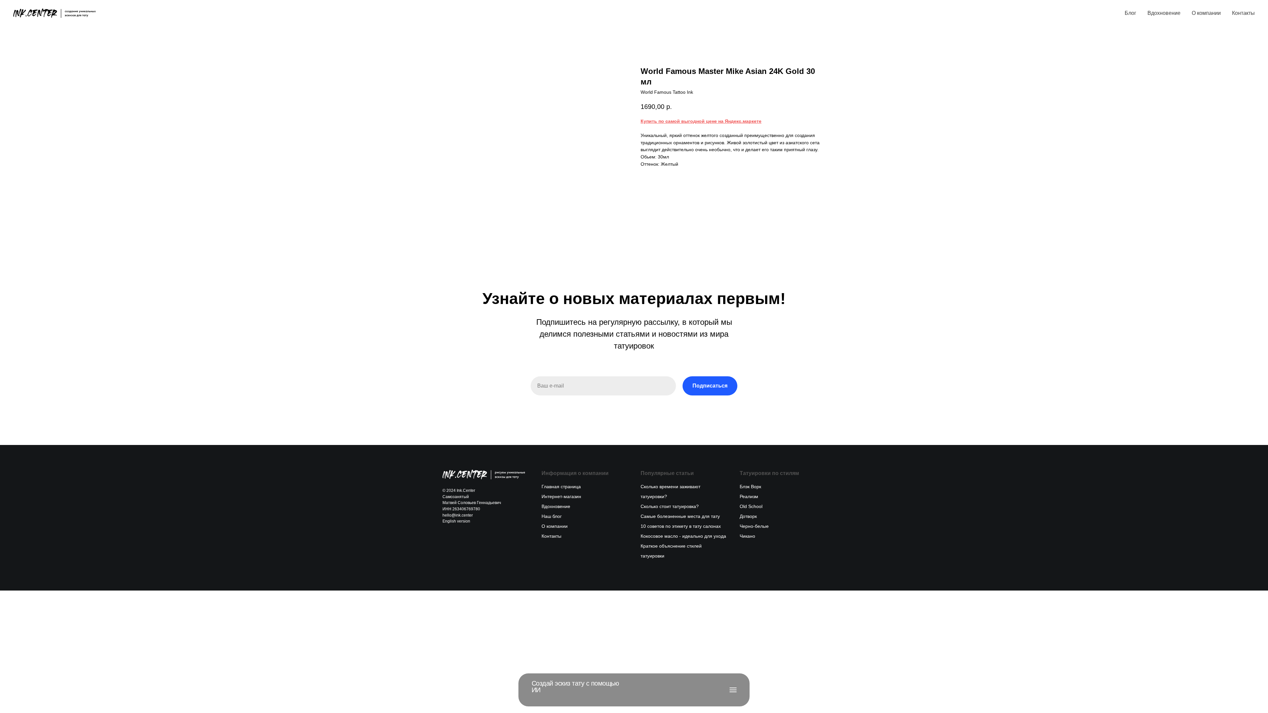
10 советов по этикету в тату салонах (681, 526)
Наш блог (552, 516)
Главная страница (561, 486)
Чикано (747, 536)
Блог (1130, 13)
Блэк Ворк (750, 486)
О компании (1206, 13)
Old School (751, 506)
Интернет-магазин (561, 496)
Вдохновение (1163, 13)
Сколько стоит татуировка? (670, 506)
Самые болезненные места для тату (680, 516)
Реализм (749, 496)
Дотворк (748, 516)
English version (456, 521)
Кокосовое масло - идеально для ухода (683, 536)
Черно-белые (754, 526)
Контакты (1243, 13)
